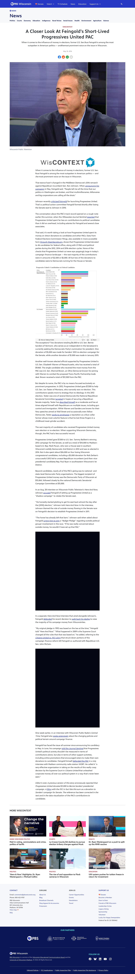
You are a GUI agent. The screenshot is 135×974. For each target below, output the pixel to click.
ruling (48, 638)
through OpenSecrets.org (51, 242)
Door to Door (103, 900)
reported (91, 217)
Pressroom (43, 906)
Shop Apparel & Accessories (49, 903)
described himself (67, 402)
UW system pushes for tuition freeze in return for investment (106, 875)
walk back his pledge (81, 619)
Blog (40, 897)
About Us (42, 895)
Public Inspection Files (63, 970)
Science (106, 21)
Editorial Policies (33, 970)
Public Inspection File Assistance (84, 970)
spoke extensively (60, 736)
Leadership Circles (105, 906)
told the (72, 748)
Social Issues (68, 21)
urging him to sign (51, 521)
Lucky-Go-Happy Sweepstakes (109, 917)
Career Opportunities (76, 895)
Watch (49, 4)
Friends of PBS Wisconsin (107, 903)
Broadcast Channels (46, 900)
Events (71, 897)
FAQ (11, 913)
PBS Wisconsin (15, 957)
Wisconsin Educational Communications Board (49, 957)
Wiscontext (67, 27)
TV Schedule (62, 4)
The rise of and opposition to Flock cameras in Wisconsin (64, 875)
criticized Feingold (59, 201)
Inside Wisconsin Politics (20, 839)
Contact (13, 890)
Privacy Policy (103, 970)
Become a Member (105, 897)
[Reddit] (63, 57)
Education (82, 4)
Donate (40, 4)
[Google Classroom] (67, 57)
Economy (27, 21)
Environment (86, 21)
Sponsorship (103, 912)
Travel (71, 903)
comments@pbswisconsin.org (24, 895)
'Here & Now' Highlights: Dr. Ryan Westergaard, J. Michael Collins (25, 875)
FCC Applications (47, 970)
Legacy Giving (104, 909)
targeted (59, 399)
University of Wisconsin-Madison (21, 960)
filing (49, 789)
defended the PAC (81, 761)
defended (47, 619)
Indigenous (46, 21)
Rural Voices (56, 21)
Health (77, 21)
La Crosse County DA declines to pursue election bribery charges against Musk (67, 843)
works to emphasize (60, 415)
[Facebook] (59, 57)
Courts (19, 21)
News (73, 4)
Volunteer (102, 915)
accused (47, 493)
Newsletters (73, 900)
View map (13, 910)
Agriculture (97, 21)
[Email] (71, 57)
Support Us (94, 4)
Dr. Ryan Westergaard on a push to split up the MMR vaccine (107, 843)
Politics (12, 21)
